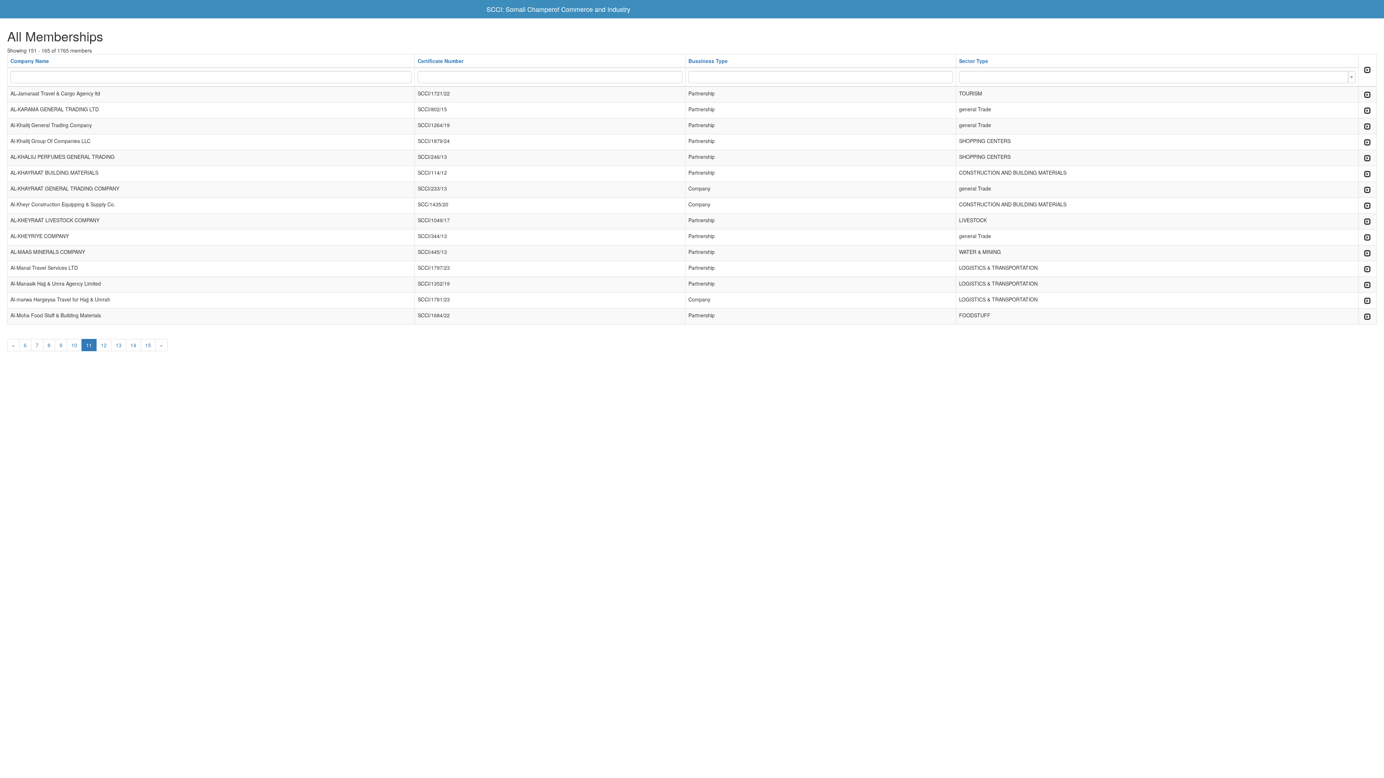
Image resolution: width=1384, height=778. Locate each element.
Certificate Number (440, 60)
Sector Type (973, 60)
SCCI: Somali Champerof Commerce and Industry (558, 9)
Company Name (29, 60)
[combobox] (1157, 77)
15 (148, 345)
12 (104, 345)
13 (118, 345)
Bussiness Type (708, 60)
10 (74, 345)
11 (89, 345)
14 (133, 345)
